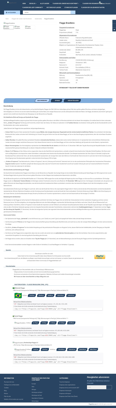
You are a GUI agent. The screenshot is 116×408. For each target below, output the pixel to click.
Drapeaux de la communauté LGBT (69, 387)
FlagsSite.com (93, 404)
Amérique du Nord (37, 392)
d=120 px (62, 323)
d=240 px (71, 323)
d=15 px (35, 323)
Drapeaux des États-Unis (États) (68, 396)
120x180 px (61, 349)
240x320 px (71, 295)
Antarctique (35, 401)
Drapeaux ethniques (65, 393)
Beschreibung (42, 100)
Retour (6, 393)
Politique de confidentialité (11, 385)
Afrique (34, 389)
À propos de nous (9, 382)
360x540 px (82, 349)
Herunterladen (73, 100)
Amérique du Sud (37, 395)
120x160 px (60, 295)
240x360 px (72, 349)
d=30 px (44, 323)
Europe (34, 383)
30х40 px (41, 295)
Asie (33, 386)
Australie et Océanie (37, 398)
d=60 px (52, 323)
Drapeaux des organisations (67, 385)
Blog (5, 390)
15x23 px (35, 349)
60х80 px (50, 295)
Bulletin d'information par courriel (13, 399)
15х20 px (31, 295)
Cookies (6, 387)
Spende (57, 100)
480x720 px (93, 349)
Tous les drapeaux (64, 382)
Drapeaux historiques (65, 390)
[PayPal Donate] (99, 257)
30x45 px (44, 349)
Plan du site (7, 396)
